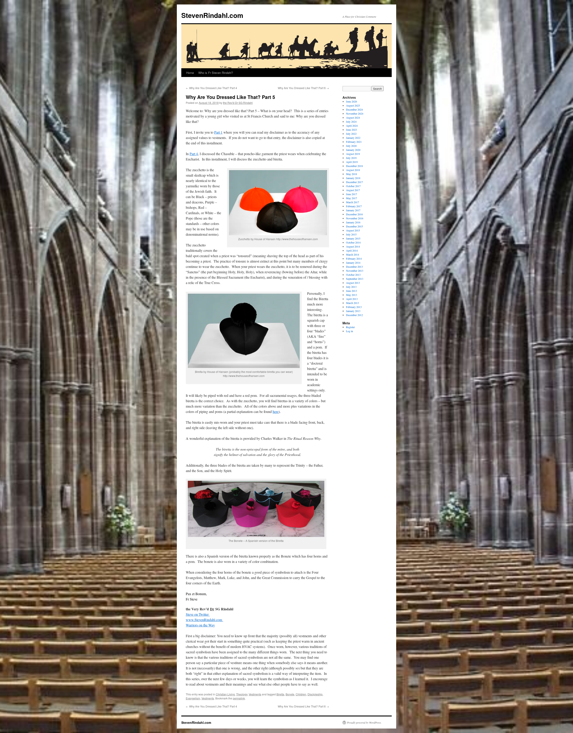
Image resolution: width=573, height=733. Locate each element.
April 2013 (352, 299)
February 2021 (354, 141)
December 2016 (354, 214)
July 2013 (351, 286)
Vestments (255, 694)
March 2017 (352, 202)
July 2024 (351, 121)
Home (190, 73)
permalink (239, 698)
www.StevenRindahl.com (204, 619)
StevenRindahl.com (212, 15)
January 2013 (353, 311)
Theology (241, 694)
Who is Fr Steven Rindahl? (215, 73)
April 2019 (352, 162)
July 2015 (351, 234)
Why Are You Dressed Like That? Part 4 (211, 88)
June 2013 (351, 291)
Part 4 (194, 153)
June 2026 (351, 101)
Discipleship (315, 694)
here (276, 411)
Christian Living (225, 694)
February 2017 (354, 206)
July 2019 (351, 158)
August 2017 (353, 190)
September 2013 (354, 278)
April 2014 (352, 250)
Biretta (280, 694)
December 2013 (354, 266)
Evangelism (193, 698)
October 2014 (353, 242)
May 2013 (351, 295)
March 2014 (352, 254)
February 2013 (354, 307)
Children (301, 694)
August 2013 (353, 282)
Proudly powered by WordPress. (364, 722)
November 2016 (354, 218)
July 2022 (351, 133)
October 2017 (353, 186)
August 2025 (353, 105)
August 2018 (353, 170)
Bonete (290, 694)
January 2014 (353, 262)
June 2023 (351, 129)
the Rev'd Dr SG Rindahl (238, 103)
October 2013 (353, 274)
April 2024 (352, 125)
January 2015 (353, 238)
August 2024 (353, 117)
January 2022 (353, 137)
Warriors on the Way (200, 625)
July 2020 (351, 145)
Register (350, 327)
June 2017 (351, 194)
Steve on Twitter (198, 614)
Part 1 (218, 132)
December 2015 (354, 226)
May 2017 (351, 198)
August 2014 (353, 246)
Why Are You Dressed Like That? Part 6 (303, 88)
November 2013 (354, 270)
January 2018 (353, 178)
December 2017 (354, 182)
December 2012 (354, 315)
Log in (349, 331)
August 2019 (353, 154)
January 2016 (353, 222)
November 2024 (354, 113)
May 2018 (351, 174)
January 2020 (353, 150)
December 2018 (354, 166)
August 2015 (353, 230)
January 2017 (353, 210)
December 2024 (354, 109)
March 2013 (352, 303)
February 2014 (354, 258)
